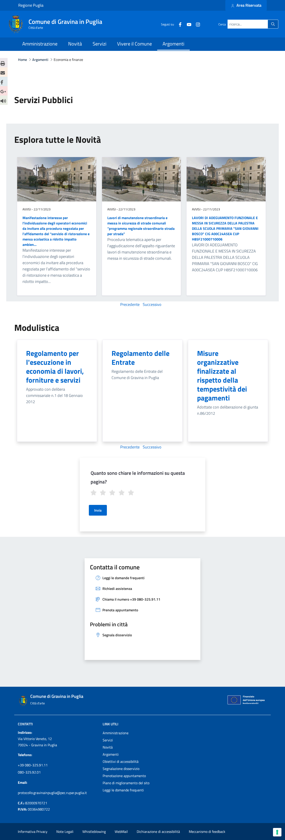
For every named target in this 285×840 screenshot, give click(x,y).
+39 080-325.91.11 (33, 765)
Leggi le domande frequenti (123, 790)
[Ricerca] (273, 24)
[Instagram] (196, 24)
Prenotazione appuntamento (124, 775)
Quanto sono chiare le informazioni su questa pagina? (138, 477)
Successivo (152, 304)
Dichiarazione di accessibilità (158, 831)
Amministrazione (115, 733)
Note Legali (64, 831)
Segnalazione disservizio (121, 768)
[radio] (94, 493)
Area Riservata (248, 5)
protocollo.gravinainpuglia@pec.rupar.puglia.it (52, 792)
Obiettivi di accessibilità (120, 761)
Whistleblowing (94, 831)
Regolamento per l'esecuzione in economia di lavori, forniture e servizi (55, 366)
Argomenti (111, 754)
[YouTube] (187, 24)
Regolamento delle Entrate (140, 358)
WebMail (121, 831)
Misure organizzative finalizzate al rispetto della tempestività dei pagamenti (222, 375)
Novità (108, 747)
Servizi (108, 740)
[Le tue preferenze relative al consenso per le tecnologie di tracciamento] (277, 832)
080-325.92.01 (29, 772)
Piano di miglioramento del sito (126, 783)
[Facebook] (178, 24)
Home (22, 59)
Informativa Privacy (32, 831)
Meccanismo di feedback (207, 831)
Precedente (130, 304)
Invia (98, 510)
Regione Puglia (30, 5)
